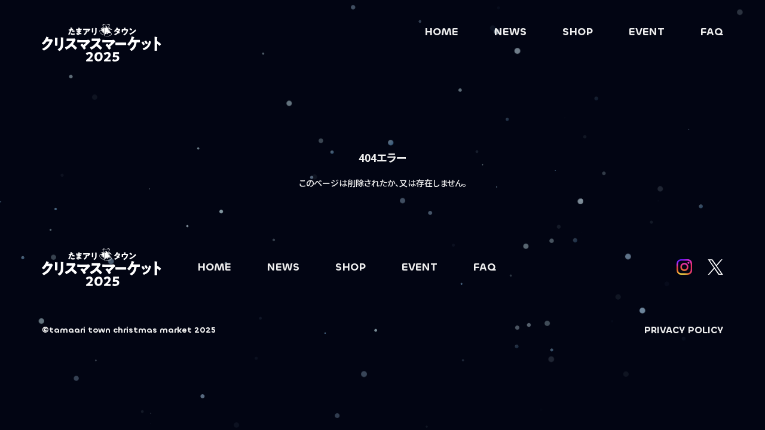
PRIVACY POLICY (683, 330)
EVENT (647, 31)
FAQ (711, 31)
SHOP (577, 31)
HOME (441, 31)
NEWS (510, 31)
